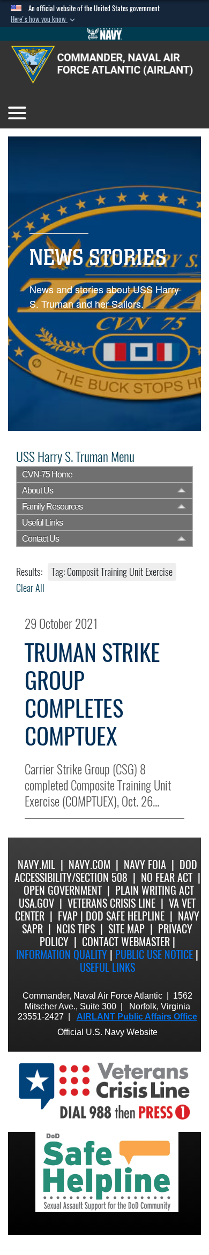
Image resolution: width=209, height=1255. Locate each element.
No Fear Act (166, 877)
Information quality (61, 954)
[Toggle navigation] (17, 113)
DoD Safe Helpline (125, 916)
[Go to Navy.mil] (104, 34)
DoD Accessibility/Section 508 (105, 871)
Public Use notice (154, 954)
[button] (44, 19)
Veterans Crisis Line (111, 903)
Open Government (63, 890)
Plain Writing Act (154, 890)
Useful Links (42, 522)
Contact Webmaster (126, 941)
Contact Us (40, 538)
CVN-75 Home (47, 474)
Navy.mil (36, 864)
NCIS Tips (75, 929)
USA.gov (36, 903)
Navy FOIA (145, 864)
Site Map (126, 929)
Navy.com (89, 864)
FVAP (68, 916)
